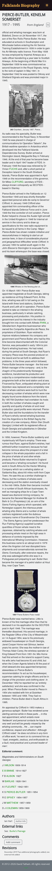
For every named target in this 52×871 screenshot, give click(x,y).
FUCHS (13, 169)
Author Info (21, 821)
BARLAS (9, 781)
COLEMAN (12, 808)
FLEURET (10, 786)
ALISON (10, 776)
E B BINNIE (8, 770)
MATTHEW (12, 802)
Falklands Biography (21, 5)
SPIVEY (11, 797)
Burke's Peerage (17, 831)
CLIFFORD (17, 181)
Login (26, 867)
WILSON (9, 765)
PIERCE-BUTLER (15, 792)
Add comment (13, 842)
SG (48, 25)
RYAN (43, 322)
